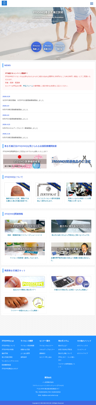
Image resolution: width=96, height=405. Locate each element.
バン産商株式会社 (48, 382)
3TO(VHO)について (8, 345)
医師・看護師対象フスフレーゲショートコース (25, 235)
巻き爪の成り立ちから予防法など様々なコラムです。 (71, 235)
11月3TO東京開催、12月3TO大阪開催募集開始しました (23, 100)
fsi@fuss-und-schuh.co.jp (50, 395)
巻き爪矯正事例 (7, 357)
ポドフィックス (82, 345)
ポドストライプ (82, 353)
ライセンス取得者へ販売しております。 (25, 258)
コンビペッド (81, 349)
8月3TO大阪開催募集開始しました (15, 119)
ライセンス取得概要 (27, 345)
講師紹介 (42, 353)
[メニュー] (91, 3)
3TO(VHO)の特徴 (7, 349)
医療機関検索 (6, 365)
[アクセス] (60, 385)
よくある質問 (25, 353)
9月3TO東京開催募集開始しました (15, 109)
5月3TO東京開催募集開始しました (15, 137)
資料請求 (24, 357)
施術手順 (5, 353)
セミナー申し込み (45, 357)
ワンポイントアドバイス (10, 361)
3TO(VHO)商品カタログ (10, 369)
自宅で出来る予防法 (65, 349)
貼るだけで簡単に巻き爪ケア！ (24, 290)
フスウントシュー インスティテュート (45, 385)
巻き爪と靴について (65, 353)
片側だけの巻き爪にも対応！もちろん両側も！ (71, 290)
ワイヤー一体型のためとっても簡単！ (25, 310)
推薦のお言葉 (25, 349)
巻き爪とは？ (62, 345)
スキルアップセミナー (47, 349)
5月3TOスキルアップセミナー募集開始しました (20, 128)
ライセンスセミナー (46, 345)
